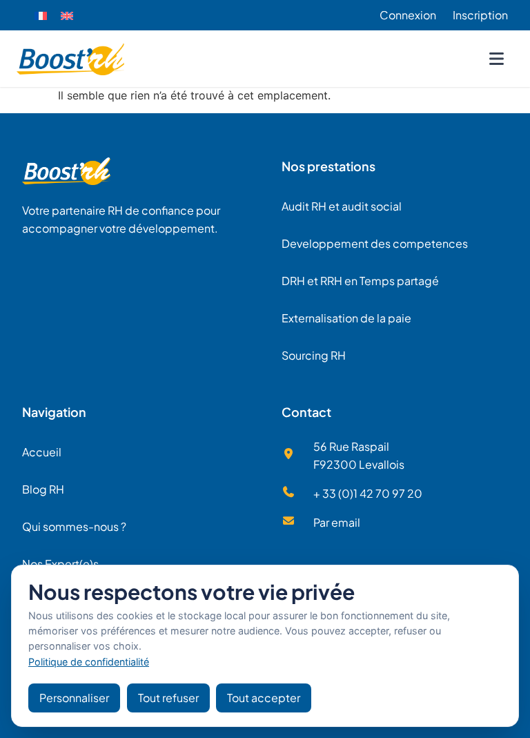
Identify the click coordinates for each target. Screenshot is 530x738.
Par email (336, 522)
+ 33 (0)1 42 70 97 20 (367, 493)
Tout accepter (263, 697)
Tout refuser (168, 697)
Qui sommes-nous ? (74, 526)
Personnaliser (74, 697)
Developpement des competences (375, 243)
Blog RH (43, 489)
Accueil (41, 452)
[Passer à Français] (41, 15)
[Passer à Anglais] (67, 15)
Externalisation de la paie (346, 318)
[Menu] (496, 58)
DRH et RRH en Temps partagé (360, 280)
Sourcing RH (314, 355)
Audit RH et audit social (342, 206)
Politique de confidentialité (88, 662)
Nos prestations (328, 166)
